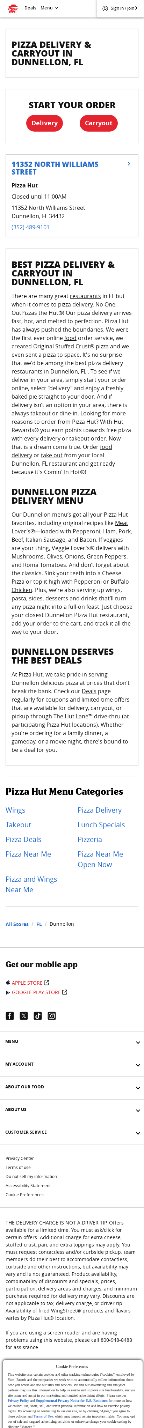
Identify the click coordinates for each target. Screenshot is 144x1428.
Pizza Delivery (100, 810)
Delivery (44, 123)
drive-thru (107, 716)
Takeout (18, 824)
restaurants (85, 296)
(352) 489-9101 (31, 227)
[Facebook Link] (13, 1016)
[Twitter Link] (27, 1016)
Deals (30, 8)
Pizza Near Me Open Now (100, 859)
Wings (16, 810)
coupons (57, 699)
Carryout (99, 123)
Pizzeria (90, 839)
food (70, 338)
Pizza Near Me (28, 854)
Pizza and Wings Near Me (31, 884)
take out (52, 455)
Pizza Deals (24, 839)
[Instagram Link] (55, 1016)
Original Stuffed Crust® (63, 346)
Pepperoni (88, 581)
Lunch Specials (101, 824)
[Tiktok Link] (41, 1016)
